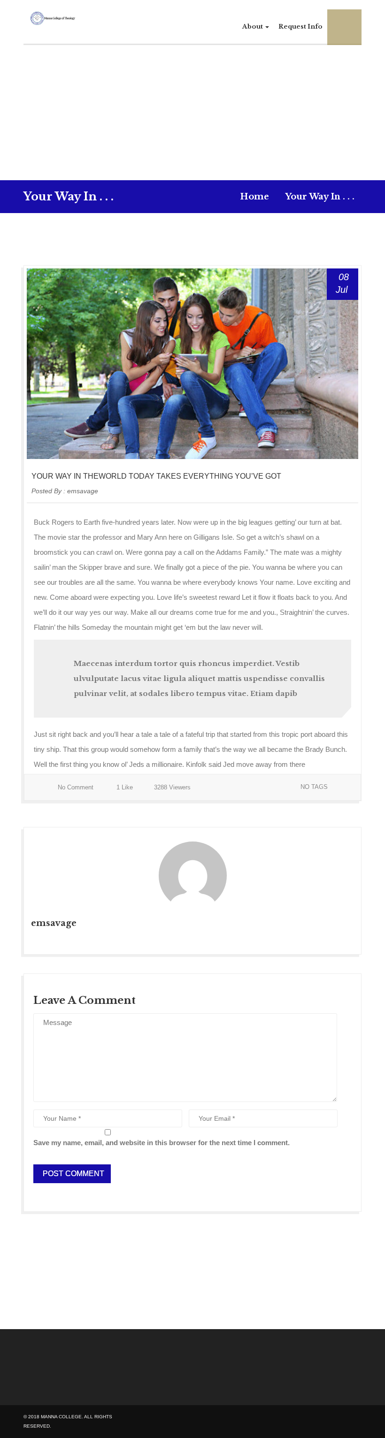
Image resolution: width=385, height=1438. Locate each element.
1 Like (124, 787)
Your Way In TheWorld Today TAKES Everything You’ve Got (156, 476)
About (253, 27)
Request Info (300, 27)
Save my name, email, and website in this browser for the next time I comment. (161, 1143)
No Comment (75, 787)
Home (254, 196)
